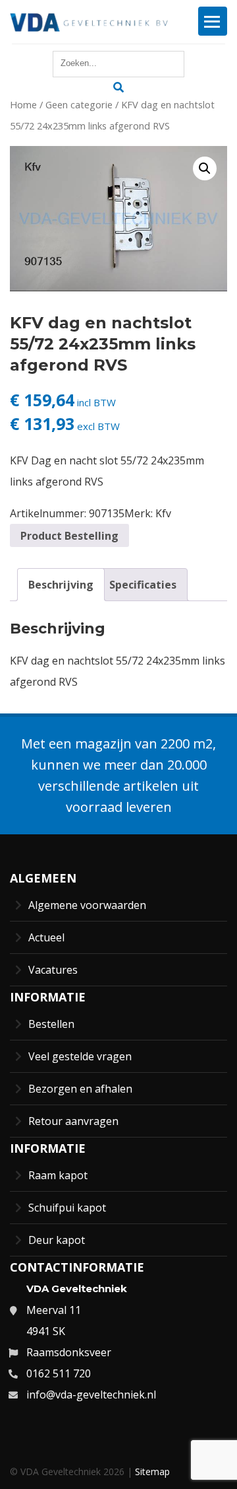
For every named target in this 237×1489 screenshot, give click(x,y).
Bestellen (51, 1024)
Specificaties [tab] (142, 584)
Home (23, 104)
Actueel (46, 937)
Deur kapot (56, 1240)
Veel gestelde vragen (80, 1056)
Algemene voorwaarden (87, 905)
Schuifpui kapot (67, 1207)
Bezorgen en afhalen (80, 1088)
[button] (205, 168)
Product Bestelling (69, 535)
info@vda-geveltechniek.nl (91, 1394)
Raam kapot (58, 1175)
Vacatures (53, 969)
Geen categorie (79, 104)
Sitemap (152, 1471)
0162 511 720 (58, 1373)
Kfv (163, 513)
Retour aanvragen (73, 1121)
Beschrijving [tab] (60, 584)
